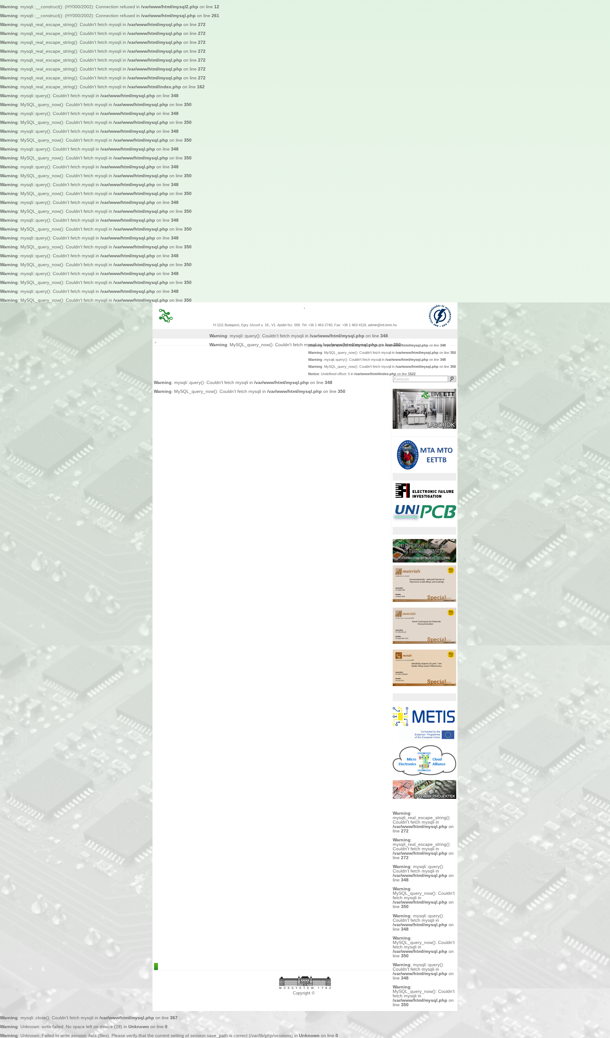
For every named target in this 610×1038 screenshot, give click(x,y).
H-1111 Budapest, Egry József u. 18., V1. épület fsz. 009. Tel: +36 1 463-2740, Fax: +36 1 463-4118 (289, 325)
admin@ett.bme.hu (382, 325)
